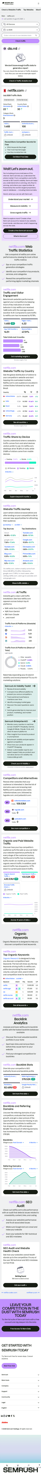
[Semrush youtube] (9, 1416)
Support (4, 1391)
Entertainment (9, 100)
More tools (5, 1380)
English (4, 1408)
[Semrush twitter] (14, 1416)
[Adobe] (5, 1422)
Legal (3, 1402)
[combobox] (18, 35)
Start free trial (9, 1366)
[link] (11, 10)
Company (5, 1386)
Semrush (5, 1374)
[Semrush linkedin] (2, 1416)
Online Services (22, 100)
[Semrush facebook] (11, 1416)
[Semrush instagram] (4, 1416)
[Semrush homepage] (8, 3)
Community (6, 1397)
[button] (24, 19)
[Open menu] (38, 3)
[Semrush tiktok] (6, 1416)
